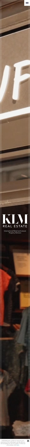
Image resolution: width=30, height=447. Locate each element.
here (18, 445)
